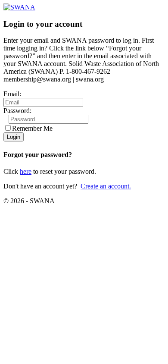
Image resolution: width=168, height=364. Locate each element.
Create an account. (106, 186)
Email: (12, 93)
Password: (17, 110)
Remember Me (32, 128)
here (25, 171)
